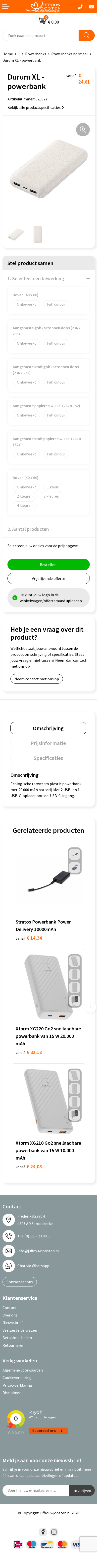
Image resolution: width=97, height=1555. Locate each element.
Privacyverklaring (17, 1385)
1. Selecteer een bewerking (35, 278)
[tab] (48, 728)
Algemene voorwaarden (22, 1370)
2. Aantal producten (28, 529)
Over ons (9, 1315)
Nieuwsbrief (12, 1322)
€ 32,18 (29, 1052)
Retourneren (13, 1345)
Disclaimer (11, 1392)
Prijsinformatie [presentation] (48, 743)
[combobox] (40, 35)
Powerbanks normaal (69, 53)
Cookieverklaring (17, 1377)
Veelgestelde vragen (19, 1330)
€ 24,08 (29, 1166)
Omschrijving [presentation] (48, 728)
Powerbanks (35, 53)
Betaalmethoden (17, 1337)
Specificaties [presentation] (48, 757)
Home (7, 53)
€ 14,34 (29, 938)
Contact (9, 1307)
